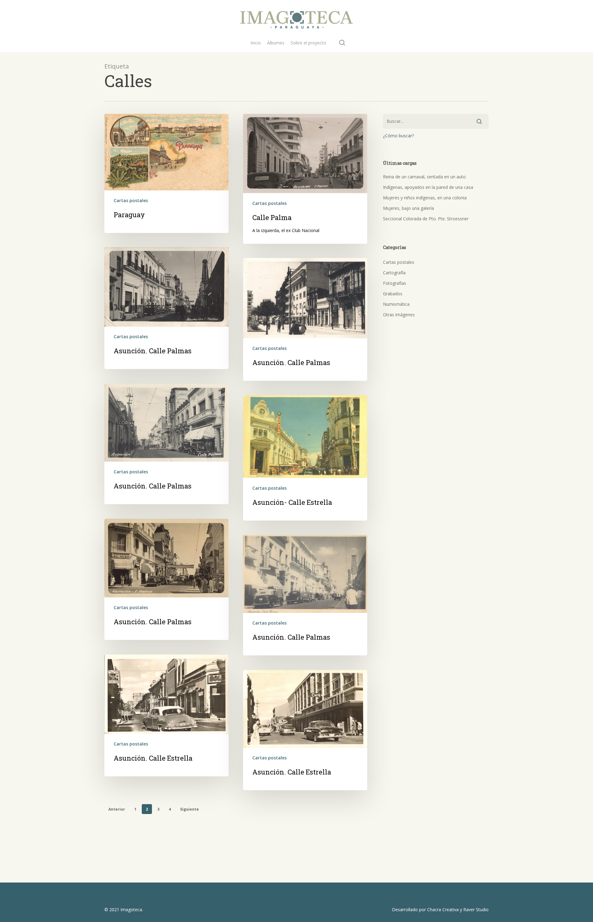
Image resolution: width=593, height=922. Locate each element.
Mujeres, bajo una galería (408, 208)
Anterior (116, 809)
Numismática (396, 304)
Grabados (392, 294)
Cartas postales (131, 200)
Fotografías (394, 283)
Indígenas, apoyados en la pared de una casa (428, 187)
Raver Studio (476, 909)
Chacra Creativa (443, 909)
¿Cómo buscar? (398, 136)
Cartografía (394, 273)
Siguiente (189, 809)
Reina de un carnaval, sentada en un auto (424, 177)
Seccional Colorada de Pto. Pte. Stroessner (426, 219)
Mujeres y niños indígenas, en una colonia (425, 198)
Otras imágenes (399, 315)
